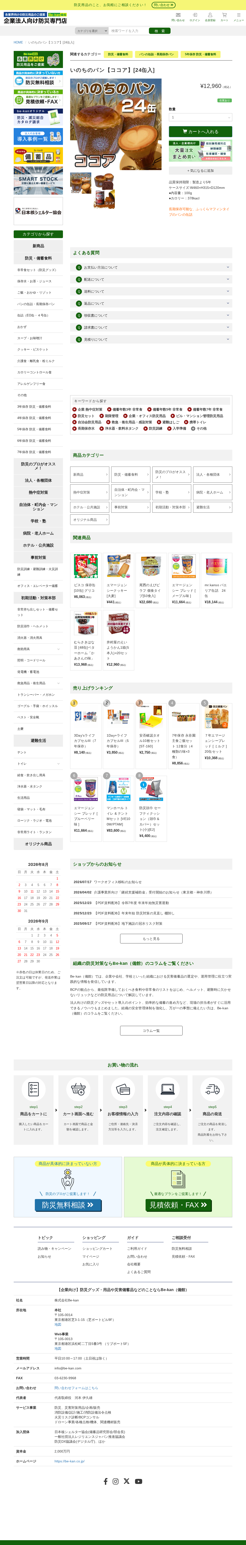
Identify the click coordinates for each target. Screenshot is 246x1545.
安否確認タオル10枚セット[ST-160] (149, 740)
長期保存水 (86, 428)
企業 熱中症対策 (90, 409)
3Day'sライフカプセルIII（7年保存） (85, 740)
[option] (116, 124)
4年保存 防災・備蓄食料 (34, 418)
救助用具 (23, 649)
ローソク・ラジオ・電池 (34, 820)
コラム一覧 (151, 1031)
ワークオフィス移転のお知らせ (118, 882)
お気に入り (90, 1264)
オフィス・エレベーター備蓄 (37, 586)
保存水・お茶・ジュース (34, 281)
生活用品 (23, 798)
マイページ (90, 1256)
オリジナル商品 (85, 520)
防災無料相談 (182, 1248)
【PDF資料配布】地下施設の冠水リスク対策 (128, 923)
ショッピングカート (97, 1248)
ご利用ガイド (137, 1248)
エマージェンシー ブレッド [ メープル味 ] (184, 590)
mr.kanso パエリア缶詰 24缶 (216, 590)
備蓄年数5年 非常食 (168, 409)
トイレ (22, 763)
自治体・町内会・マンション (129, 492)
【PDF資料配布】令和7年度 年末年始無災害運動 (131, 903)
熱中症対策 (81, 492)
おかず (22, 327)
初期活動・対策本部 (170, 507)
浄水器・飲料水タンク (122, 428)
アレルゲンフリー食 (31, 384)
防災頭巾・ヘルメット (33, 626)
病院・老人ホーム (209, 492)
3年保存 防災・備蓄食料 (34, 406)
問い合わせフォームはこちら (76, 1388)
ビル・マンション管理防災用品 (199, 416)
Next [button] (158, 122)
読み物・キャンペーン (54, 1248)
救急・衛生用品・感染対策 (132, 422)
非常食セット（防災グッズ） (37, 270)
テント (22, 752)
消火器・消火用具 (29, 638)
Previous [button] (73, 122)
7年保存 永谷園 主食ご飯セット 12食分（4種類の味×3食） (184, 746)
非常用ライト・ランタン (34, 832)
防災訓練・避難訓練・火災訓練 (37, 571)
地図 (58, 1324)
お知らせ (44, 1256)
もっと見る (151, 939)
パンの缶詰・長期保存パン (156, 54)
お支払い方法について (97, 267)
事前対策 (121, 507)
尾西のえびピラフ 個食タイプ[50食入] (150, 590)
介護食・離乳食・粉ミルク (36, 361)
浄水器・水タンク (29, 786)
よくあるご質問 (139, 1272)
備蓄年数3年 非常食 (127, 409)
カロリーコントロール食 (34, 372)
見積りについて (92, 339)
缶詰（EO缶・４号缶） (33, 315)
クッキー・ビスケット (33, 349)
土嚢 (20, 729)
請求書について (92, 327)
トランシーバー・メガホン (36, 694)
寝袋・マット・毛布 (31, 809)
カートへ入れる (203, 131)
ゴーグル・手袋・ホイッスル (37, 706)
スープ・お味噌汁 (29, 338)
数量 (172, 109)
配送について (90, 279)
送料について (90, 291)
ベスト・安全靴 (28, 717)
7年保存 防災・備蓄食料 (34, 452)
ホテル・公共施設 (86, 507)
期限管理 (111, 416)
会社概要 (134, 1264)
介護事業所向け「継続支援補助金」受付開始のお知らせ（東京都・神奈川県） (154, 892)
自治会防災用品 (89, 422)
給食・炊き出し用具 (31, 775)
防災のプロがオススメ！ (170, 474)
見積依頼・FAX (183, 1256)
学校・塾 (162, 492)
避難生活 (203, 507)
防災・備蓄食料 (118, 54)
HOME (18, 42)
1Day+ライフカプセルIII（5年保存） (118, 740)
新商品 (78, 474)
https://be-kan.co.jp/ (70, 1461)
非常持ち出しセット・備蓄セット (37, 612)
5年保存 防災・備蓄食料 (200, 54)
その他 (202, 428)
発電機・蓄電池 (28, 672)
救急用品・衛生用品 (31, 683)
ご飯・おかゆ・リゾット (34, 292)
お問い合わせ (137, 1256)
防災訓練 (155, 428)
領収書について (92, 315)
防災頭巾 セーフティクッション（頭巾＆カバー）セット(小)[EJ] (150, 818)
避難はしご (170, 422)
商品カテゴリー (88, 455)
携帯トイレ (198, 422)
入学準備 (179, 428)
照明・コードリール (31, 660)
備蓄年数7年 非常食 (208, 409)
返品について (90, 303)
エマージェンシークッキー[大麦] (117, 590)
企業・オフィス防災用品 (147, 416)
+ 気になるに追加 (200, 170)
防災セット (86, 416)
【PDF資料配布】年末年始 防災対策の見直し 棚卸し (134, 913)
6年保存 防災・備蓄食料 (34, 441)
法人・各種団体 (208, 474)
